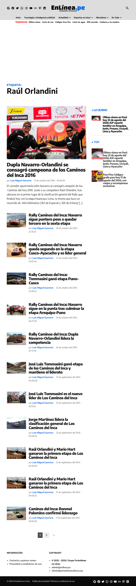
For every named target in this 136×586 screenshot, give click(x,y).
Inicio (18, 17)
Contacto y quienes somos (22, 560)
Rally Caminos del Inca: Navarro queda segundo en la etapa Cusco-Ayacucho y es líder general (57, 248)
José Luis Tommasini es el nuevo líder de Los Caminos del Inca (55, 395)
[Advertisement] (68, 52)
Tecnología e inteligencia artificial (39, 17)
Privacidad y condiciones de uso (25, 564)
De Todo (115, 17)
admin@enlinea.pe (61, 567)
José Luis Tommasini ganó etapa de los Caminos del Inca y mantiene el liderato (56, 368)
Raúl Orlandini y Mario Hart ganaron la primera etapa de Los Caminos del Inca (56, 453)
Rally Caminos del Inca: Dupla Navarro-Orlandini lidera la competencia (53, 338)
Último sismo (34, 22)
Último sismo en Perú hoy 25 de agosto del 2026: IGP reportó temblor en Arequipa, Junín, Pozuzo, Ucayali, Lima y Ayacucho (115, 124)
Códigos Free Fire (63, 22)
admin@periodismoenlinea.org (67, 570)
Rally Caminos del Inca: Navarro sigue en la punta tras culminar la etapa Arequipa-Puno (56, 308)
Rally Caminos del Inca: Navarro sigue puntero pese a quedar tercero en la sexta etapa (55, 219)
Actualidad (63, 17)
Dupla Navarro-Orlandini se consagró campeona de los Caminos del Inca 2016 (46, 169)
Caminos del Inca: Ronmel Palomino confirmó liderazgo (53, 510)
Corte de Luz (47, 22)
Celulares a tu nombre (109, 22)
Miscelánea (101, 17)
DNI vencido (92, 22)
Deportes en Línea (82, 17)
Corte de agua (79, 22)
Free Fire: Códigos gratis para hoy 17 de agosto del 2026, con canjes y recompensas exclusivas (115, 180)
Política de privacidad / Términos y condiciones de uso (53, 581)
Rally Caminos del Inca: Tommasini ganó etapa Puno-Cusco (54, 278)
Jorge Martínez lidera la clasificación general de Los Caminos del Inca (52, 423)
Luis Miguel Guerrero (20, 180)
